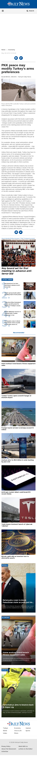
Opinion (28, 728)
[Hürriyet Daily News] (18, 4)
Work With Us (23, 746)
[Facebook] (16, 58)
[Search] (27, 11)
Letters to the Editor (25, 749)
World (5, 730)
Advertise (4, 751)
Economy (11, 49)
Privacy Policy (5, 746)
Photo (16, 733)
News (3, 49)
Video (5, 733)
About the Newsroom (8, 749)
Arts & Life (18, 730)
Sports (28, 730)
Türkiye (5, 728)
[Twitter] (21, 58)
